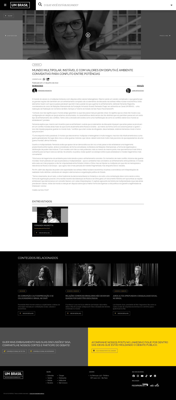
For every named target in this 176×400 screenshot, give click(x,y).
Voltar (10, 16)
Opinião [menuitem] (49, 378)
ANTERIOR (12, 35)
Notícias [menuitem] (49, 380)
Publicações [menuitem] (62, 378)
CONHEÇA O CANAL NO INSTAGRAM (43, 351)
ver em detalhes (28, 313)
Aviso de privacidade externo (37, 393)
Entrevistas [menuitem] (50, 375)
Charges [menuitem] (61, 375)
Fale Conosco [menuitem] (63, 383)
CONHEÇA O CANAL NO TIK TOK (16, 351)
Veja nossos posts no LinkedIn (106, 350)
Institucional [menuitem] (62, 380)
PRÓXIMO (164, 35)
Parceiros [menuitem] (50, 383)
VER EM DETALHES (44, 233)
